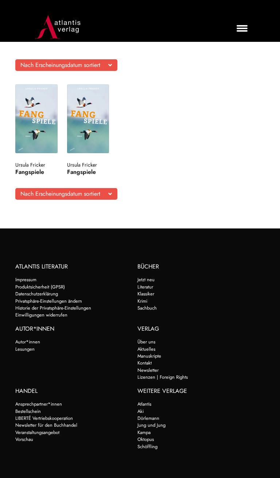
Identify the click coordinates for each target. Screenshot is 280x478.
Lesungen (25, 349)
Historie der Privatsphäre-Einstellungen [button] (53, 307)
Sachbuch (147, 307)
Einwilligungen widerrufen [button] (41, 314)
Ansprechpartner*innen (38, 404)
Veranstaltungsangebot (37, 432)
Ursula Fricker (30, 164)
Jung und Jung (151, 425)
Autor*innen (27, 341)
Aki (140, 411)
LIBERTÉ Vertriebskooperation (44, 418)
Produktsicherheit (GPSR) (40, 286)
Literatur (145, 286)
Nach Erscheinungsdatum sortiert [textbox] (60, 65)
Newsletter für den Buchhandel (46, 425)
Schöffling (147, 446)
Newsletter (148, 370)
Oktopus (145, 439)
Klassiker (145, 293)
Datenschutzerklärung (36, 293)
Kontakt (144, 362)
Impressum (25, 279)
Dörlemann (148, 418)
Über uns (146, 341)
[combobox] (66, 65)
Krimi (142, 301)
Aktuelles (146, 349)
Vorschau (24, 439)
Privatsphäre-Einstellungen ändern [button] (48, 301)
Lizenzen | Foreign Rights (162, 377)
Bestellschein (28, 411)
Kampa (144, 432)
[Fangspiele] (36, 118)
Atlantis (144, 404)
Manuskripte (149, 355)
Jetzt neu (146, 279)
